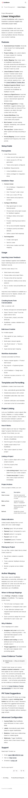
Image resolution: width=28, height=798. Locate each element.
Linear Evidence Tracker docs (15, 82)
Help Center (13, 758)
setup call (14, 760)
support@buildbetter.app (15, 755)
